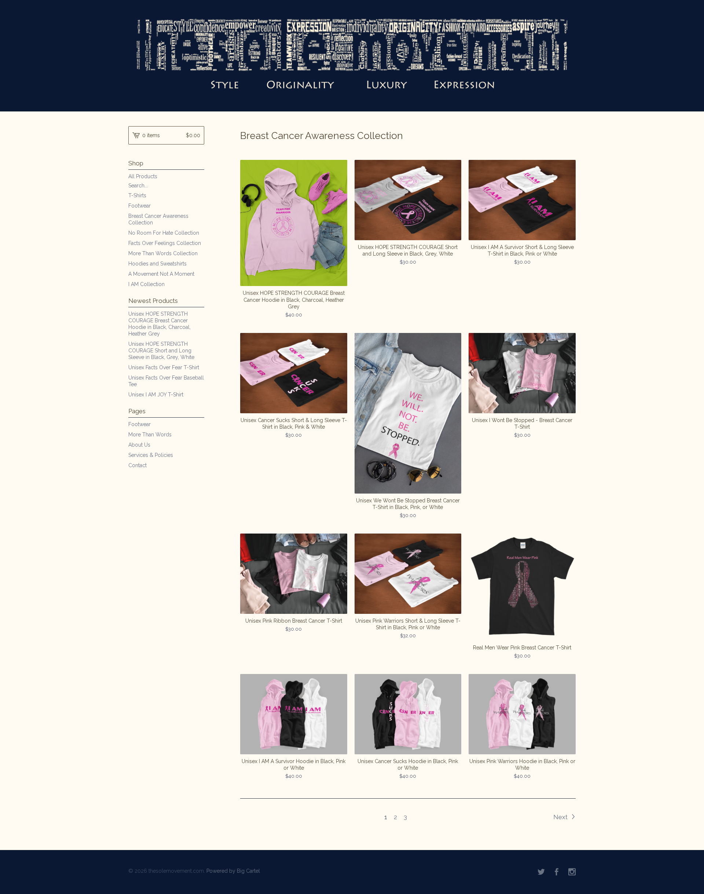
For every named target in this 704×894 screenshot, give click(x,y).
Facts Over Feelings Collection (164, 243)
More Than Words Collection (163, 253)
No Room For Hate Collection (163, 233)
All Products (142, 176)
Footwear (139, 206)
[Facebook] (556, 872)
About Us (139, 445)
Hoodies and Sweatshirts (157, 264)
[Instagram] (572, 872)
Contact (137, 465)
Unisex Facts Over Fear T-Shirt (163, 367)
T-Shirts (137, 195)
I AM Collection (146, 284)
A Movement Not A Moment (161, 274)
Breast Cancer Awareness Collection (158, 219)
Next (561, 817)
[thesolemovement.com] (352, 54)
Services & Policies (150, 455)
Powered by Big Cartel (233, 870)
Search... (138, 185)
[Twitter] (541, 872)
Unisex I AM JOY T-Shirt (155, 394)
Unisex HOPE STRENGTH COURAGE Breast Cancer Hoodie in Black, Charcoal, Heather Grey (159, 324)
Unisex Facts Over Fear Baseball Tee (166, 381)
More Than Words (150, 434)
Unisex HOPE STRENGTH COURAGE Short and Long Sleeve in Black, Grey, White (161, 350)
